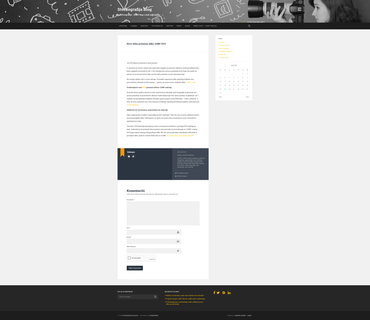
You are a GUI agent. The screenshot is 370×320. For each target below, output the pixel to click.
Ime (128, 228)
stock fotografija (190, 165)
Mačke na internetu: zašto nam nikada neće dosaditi (185, 295)
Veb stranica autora (133, 156)
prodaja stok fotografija (191, 163)
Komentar (130, 200)
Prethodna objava (182, 173)
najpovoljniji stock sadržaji (193, 160)
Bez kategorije (224, 48)
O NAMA (134, 26)
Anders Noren (240, 315)
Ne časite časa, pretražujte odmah (180, 136)
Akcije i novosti (182, 155)
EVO (143, 87)
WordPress (153, 315)
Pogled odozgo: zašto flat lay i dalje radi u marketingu (185, 299)
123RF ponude (187, 158)
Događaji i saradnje (226, 51)
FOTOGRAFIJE (157, 26)
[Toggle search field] (249, 26)
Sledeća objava (182, 176)
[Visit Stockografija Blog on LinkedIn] (229, 293)
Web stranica (131, 246)
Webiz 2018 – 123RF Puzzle (205, 26)
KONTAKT (144, 26)
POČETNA (123, 26)
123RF (179, 158)
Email (129, 237)
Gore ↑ (250, 315)
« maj (220, 97)
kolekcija (195, 158)
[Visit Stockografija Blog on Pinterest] (223, 293)
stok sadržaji (189, 167)
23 (247, 85)
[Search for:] (138, 296)
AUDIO (187, 26)
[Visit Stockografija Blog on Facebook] (214, 293)
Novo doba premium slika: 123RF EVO (146, 43)
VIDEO (179, 26)
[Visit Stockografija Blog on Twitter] (218, 293)
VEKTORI (169, 26)
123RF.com (190, 82)
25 (225, 89)
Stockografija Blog (135, 9)
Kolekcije (191, 155)
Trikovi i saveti (224, 57)
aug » (248, 97)
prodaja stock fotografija (185, 162)
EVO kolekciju (133, 105)
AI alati (222, 42)
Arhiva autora (129, 156)
